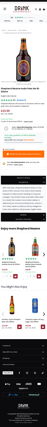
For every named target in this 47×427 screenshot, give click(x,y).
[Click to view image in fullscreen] (23, 60)
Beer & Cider (12, 30)
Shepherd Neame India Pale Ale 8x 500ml (17, 33)
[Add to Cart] (15, 276)
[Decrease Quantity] (3, 276)
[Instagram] (27, 373)
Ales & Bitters (23, 30)
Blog (41, 21)
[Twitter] (35, 373)
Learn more (28, 121)
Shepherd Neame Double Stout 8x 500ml (11, 263)
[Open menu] (5, 9)
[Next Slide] (44, 254)
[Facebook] (19, 373)
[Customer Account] (40, 9)
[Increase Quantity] (10, 276)
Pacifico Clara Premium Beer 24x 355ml (11, 320)
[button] (23, 17)
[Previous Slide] (3, 254)
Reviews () (21, 100)
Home (4, 30)
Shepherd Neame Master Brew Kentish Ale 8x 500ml (33, 264)
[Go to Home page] (21, 9)
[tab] (23, 279)
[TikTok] (42, 373)
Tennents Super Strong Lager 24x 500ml (34, 320)
